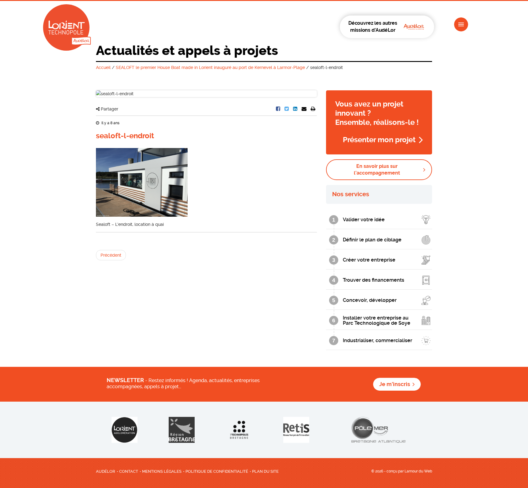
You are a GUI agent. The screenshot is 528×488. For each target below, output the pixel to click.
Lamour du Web (418, 471)
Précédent (111, 255)
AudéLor (105, 471)
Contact (128, 471)
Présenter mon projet (379, 140)
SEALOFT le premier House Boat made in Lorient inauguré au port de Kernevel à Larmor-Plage (210, 67)
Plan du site (265, 471)
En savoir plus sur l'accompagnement (377, 169)
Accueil (103, 67)
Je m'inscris (394, 384)
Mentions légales (162, 471)
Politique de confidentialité (216, 471)
